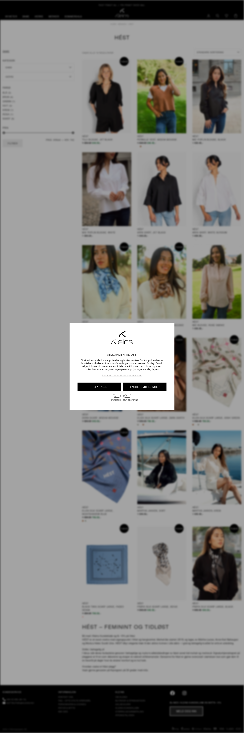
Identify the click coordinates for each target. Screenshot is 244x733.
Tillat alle (99, 387)
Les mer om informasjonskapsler (122, 375)
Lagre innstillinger (145, 387)
